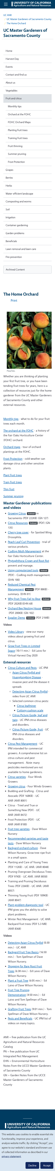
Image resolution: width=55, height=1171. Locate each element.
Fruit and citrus (14, 98)
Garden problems (15, 233)
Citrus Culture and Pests (22, 667)
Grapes (9, 169)
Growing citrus (16, 786)
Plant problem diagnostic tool (25, 905)
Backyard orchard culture (23, 848)
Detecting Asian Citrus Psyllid (30, 691)
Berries (9, 177)
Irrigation (10, 217)
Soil (8, 209)
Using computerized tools (27, 570)
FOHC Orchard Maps (19, 122)
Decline (32, 1165)
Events (9, 66)
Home (9, 50)
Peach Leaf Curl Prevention (24, 542)
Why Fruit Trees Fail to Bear (28, 598)
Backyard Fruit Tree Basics (23, 952)
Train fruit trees (12, 482)
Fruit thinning (15, 146)
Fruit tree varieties (19, 829)
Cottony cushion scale (30, 710)
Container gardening (17, 225)
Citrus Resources (22, 523)
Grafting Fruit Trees (19, 1009)
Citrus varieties (17, 776)
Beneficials (11, 241)
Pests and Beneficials (20, 1018)
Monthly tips (10, 418)
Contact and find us (16, 74)
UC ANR (7, 15)
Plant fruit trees (12, 475)
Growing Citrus (21, 513)
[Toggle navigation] (6, 4)
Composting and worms (18, 201)
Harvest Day (12, 58)
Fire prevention (14, 257)
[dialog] (27, 1150)
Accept (46, 1165)
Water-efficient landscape (19, 193)
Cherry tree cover (18, 532)
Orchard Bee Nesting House (29, 608)
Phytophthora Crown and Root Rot (28, 560)
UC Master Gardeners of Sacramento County (29, 19)
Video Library (16, 631)
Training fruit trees (18, 138)
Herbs (9, 185)
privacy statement (11, 1156)
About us (10, 82)
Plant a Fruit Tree (18, 980)
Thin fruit (8, 489)
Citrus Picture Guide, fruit (27, 729)
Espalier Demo (21, 617)
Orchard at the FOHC (19, 114)
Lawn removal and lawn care (21, 249)
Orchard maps (11, 447)
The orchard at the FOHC (18, 430)
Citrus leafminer (26, 705)
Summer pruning (13, 496)
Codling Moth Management (24, 551)
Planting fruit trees (18, 130)
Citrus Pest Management (22, 743)
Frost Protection (12, 458)
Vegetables (11, 90)
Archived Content (15, 269)
